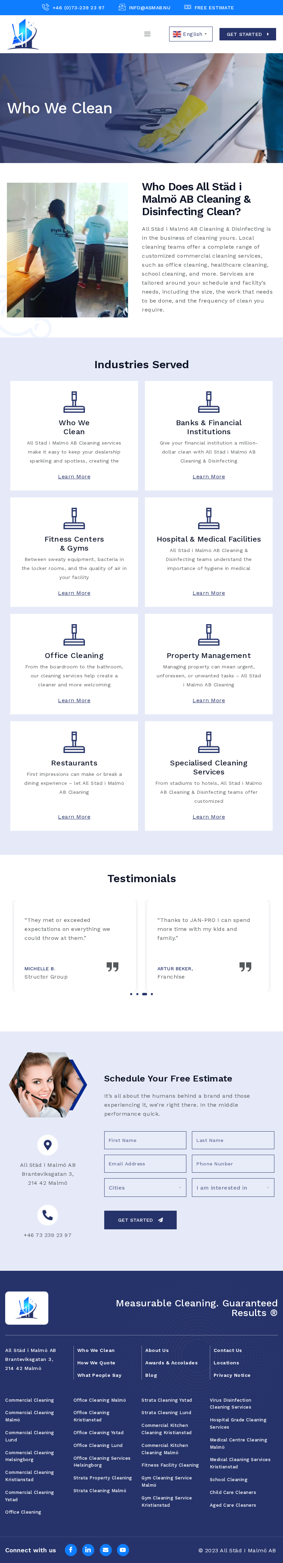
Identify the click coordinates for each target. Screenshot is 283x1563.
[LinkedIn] (88, 1550)
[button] (131, 994)
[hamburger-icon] (147, 34)
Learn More (74, 476)
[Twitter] (106, 1550)
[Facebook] (71, 1550)
